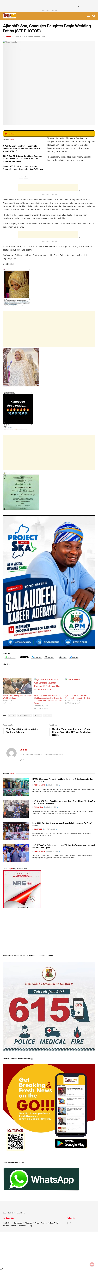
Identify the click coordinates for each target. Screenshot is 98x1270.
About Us (28, 1223)
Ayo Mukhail (38, 807)
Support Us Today (25, 1226)
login (11, 869)
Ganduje (27, 715)
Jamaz (8, 37)
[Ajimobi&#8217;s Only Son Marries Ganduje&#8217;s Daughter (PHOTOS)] (79, 686)
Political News (39, 37)
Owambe (37, 715)
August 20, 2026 (50, 807)
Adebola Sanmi (39, 785)
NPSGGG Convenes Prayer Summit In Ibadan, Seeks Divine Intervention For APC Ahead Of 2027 (22, 148)
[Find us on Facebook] (67, 1222)
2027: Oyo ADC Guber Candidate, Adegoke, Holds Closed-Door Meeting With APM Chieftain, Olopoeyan (22, 159)
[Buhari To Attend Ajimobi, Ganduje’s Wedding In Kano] (17, 686)
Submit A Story (53, 1223)
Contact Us (18, 1223)
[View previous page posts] (21, 177)
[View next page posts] (26, 177)
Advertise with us (9, 1226)
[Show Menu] (88, 16)
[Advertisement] (48, 4)
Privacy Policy (40, 1223)
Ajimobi (12, 715)
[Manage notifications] (92, 1264)
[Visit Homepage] (9, 15)
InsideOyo (7, 1223)
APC (19, 715)
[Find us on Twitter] (70, 1222)
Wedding (47, 715)
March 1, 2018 (20, 37)
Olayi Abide (38, 829)
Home (30, 37)
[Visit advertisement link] (49, 582)
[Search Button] (93, 16)
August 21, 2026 (52, 785)
